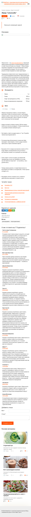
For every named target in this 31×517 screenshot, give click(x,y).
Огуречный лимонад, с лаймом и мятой (15, 201)
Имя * (3, 410)
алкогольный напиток (17, 63)
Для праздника (5, 221)
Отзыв (4, 414)
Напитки (4, 16)
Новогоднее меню (15, 221)
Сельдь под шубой (10, 196)
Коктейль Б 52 (8, 185)
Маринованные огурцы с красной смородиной (17, 190)
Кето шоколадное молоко (11, 470)
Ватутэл (7, 187)
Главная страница (6, 10)
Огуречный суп (8, 445)
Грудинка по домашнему (11, 199)
